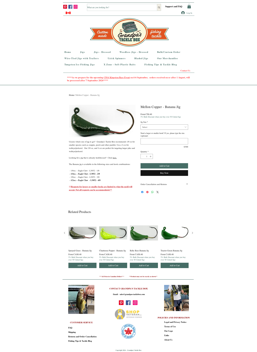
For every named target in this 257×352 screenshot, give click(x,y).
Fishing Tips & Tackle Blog (77, 340)
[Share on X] (157, 192)
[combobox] (164, 127)
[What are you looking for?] (159, 7)
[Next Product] (192, 232)
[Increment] (150, 156)
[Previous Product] (64, 232)
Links (166, 335)
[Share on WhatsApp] (152, 192)
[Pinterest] (65, 7)
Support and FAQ (173, 6)
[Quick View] (82, 233)
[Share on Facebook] (142, 192)
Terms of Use (170, 326)
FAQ (70, 327)
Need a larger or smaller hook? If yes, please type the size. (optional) (163, 134)
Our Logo (168, 330)
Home (71, 95)
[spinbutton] (146, 156)
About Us (168, 339)
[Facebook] (70, 7)
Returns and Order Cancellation (77, 336)
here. (115, 157)
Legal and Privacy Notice (173, 322)
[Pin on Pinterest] (147, 192)
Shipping (72, 332)
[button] (189, 6)
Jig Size (144, 122)
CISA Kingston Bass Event (117, 77)
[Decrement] (142, 156)
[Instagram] (76, 7)
